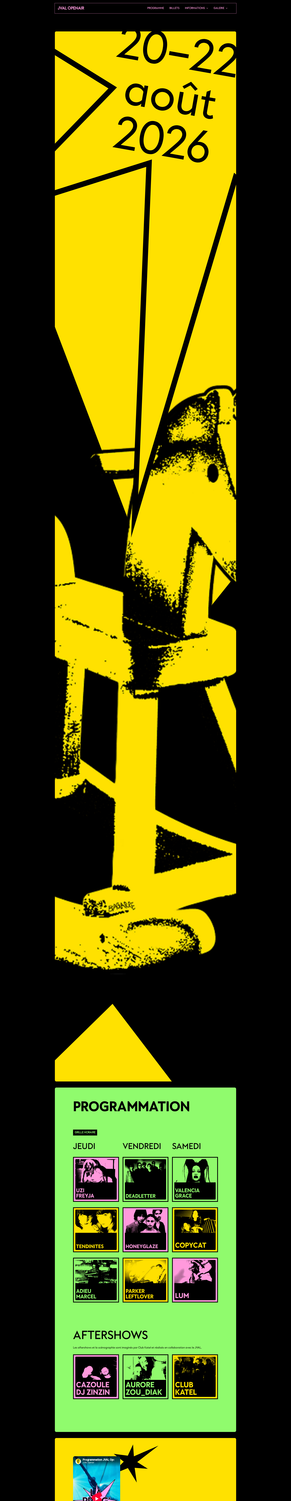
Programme (155, 8)
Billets (174, 8)
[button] (206, 8)
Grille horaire (85, 1132)
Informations (195, 8)
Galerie (219, 8)
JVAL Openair (71, 8)
